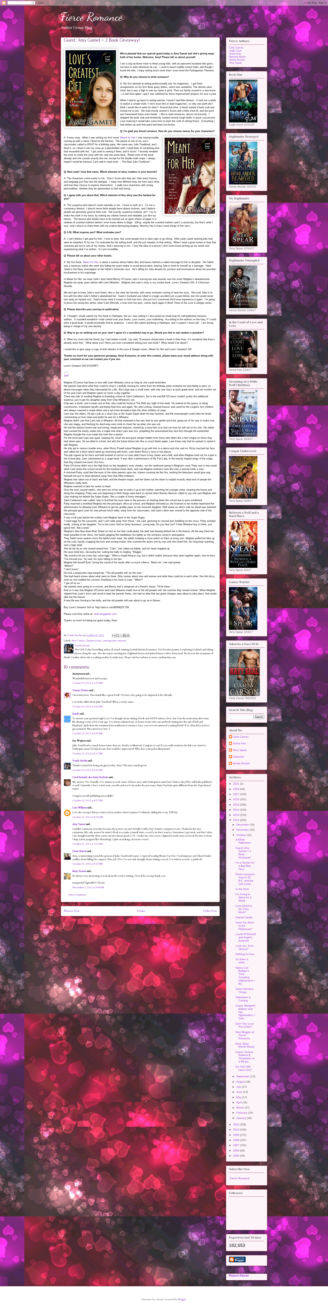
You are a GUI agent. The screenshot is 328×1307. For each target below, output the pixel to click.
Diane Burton (79, 851)
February (242, 1112)
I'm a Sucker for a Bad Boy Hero (245, 866)
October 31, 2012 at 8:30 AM (87, 817)
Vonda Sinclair (79, 760)
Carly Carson (236, 47)
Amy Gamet (78, 640)
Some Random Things (245, 990)
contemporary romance (114, 640)
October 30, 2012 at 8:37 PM (87, 800)
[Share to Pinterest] (128, 635)
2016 (236, 799)
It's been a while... (242, 961)
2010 (236, 1129)
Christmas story (93, 640)
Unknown (238, 756)
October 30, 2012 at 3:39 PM (87, 683)
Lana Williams (79, 807)
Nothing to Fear (245, 954)
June (239, 1091)
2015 (236, 804)
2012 (236, 820)
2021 (236, 783)
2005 (236, 1155)
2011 (236, 1124)
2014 (236, 809)
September (243, 1076)
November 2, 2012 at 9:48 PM (88, 887)
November (243, 829)
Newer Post (71, 911)
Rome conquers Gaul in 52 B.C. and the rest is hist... (245, 879)
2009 (236, 1134)
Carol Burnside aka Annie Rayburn (90, 777)
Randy (75, 713)
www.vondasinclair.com (163, 657)
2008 (236, 1140)
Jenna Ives (235, 53)
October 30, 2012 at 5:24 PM (87, 770)
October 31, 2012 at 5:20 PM (87, 864)
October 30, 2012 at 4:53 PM (87, 706)
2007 (236, 1145)
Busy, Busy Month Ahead (245, 1045)
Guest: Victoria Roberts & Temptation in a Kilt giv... (245, 1056)
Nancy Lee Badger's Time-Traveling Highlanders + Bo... (245, 975)
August (240, 1081)
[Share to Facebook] (124, 635)
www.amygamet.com (105, 614)
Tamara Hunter (80, 690)
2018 (236, 789)
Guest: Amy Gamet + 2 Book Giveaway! (243, 852)
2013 (236, 814)
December (243, 824)
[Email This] (114, 635)
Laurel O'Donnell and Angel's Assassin (246, 937)
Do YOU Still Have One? (244, 1068)
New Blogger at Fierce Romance (245, 1035)
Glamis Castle (244, 917)
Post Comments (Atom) (147, 923)
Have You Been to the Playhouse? (245, 925)
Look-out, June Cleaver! (245, 947)
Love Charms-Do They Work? (244, 909)
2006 (236, 1150)
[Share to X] (121, 635)
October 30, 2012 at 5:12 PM (87, 753)
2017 (236, 794)
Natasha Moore (237, 56)
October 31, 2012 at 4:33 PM (87, 844)
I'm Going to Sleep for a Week (244, 897)
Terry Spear (235, 62)
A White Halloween (243, 841)
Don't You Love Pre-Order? (245, 1025)
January (241, 1117)
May (239, 1097)
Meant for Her (127, 137)
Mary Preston (79, 871)
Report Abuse (239, 1275)
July (239, 1086)
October (241, 835)
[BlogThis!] (117, 635)
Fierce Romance (91, 17)
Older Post (210, 911)
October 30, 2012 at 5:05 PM (87, 733)
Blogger (182, 1299)
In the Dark (242, 889)
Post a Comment (77, 894)
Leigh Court (235, 50)
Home (141, 911)
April (239, 1102)
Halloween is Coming (243, 999)
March (240, 1107)
